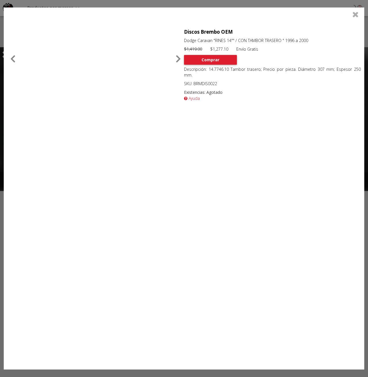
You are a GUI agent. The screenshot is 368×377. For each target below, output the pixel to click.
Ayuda (193, 98)
